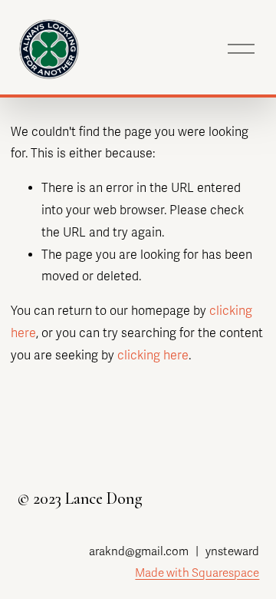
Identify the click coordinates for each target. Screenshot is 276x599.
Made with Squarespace (197, 573)
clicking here (153, 355)
